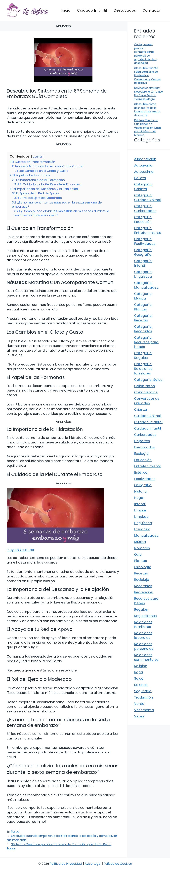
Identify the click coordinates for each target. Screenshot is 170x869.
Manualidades (146, 535)
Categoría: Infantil (143, 263)
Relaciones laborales (143, 635)
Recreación (143, 592)
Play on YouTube (20, 549)
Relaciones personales (143, 646)
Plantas (140, 560)
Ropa (138, 672)
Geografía (143, 485)
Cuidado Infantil (92, 10)
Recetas (141, 573)
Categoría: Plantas (143, 307)
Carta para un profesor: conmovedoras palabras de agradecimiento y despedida (145, 53)
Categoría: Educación (143, 219)
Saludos (141, 684)
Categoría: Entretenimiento (147, 230)
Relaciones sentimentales (146, 657)
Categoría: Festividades (144, 241)
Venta (139, 703)
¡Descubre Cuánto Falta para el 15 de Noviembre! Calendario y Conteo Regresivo (147, 75)
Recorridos (143, 586)
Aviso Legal (93, 864)
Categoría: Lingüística (143, 274)
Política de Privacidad (66, 864)
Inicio (65, 10)
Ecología (141, 453)
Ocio (138, 554)
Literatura (142, 529)
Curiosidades (145, 434)
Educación (143, 460)
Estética (141, 472)
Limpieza (141, 516)
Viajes (139, 716)
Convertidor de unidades (147, 400)
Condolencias (146, 392)
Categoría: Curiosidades (145, 208)
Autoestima (144, 171)
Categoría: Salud (148, 379)
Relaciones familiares (143, 624)
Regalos (141, 609)
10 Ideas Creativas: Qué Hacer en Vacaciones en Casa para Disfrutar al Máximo (147, 127)
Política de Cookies (118, 864)
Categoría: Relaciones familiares (143, 369)
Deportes (142, 441)
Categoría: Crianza (143, 186)
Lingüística (143, 523)
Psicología (142, 567)
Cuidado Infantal (148, 422)
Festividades (144, 478)
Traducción (143, 697)
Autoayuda (143, 165)
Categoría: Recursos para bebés (146, 342)
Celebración (144, 386)
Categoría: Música (143, 296)
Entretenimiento (147, 466)
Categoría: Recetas (143, 318)
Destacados (125, 10)
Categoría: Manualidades (146, 285)
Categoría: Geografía (143, 252)
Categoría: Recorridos (143, 329)
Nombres (142, 548)
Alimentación (145, 159)
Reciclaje (141, 579)
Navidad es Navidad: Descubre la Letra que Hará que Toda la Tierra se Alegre (148, 93)
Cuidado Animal (147, 415)
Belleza (140, 178)
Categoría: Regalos (143, 355)
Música (140, 541)
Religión (140, 666)
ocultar (37, 157)
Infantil (140, 504)
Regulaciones (145, 615)
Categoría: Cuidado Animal (147, 197)
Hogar (139, 497)
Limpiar (140, 510)
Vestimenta (144, 710)
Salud (15, 832)
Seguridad (143, 691)
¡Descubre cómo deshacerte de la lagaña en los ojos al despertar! (147, 109)
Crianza (140, 409)
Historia (140, 491)
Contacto (151, 10)
